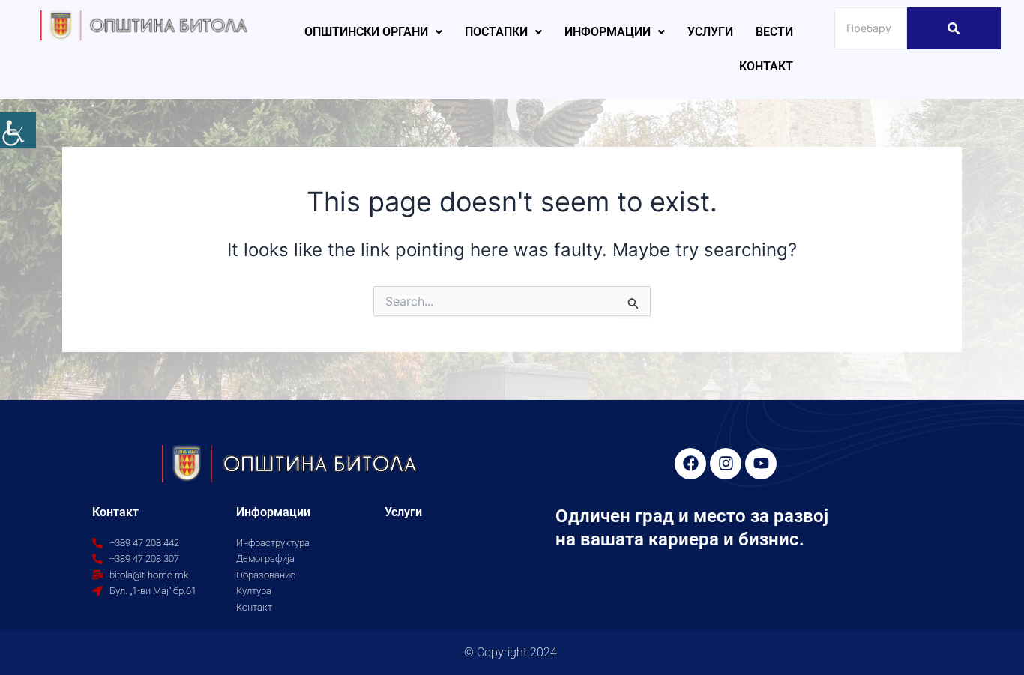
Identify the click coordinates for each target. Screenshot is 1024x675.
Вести (774, 32)
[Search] (954, 28)
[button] (373, 32)
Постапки (496, 32)
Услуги (710, 32)
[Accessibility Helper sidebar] (18, 130)
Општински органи (366, 32)
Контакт (766, 66)
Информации (607, 32)
